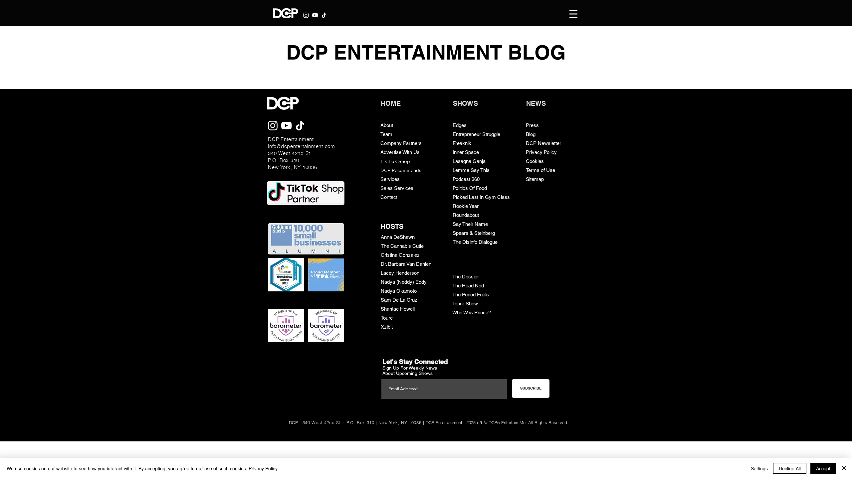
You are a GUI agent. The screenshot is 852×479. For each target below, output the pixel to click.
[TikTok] (323, 15)
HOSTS (392, 227)
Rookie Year (466, 206)
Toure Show (465, 303)
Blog (530, 134)
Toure (387, 318)
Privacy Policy (541, 152)
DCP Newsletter (543, 143)
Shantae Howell (398, 309)
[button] (573, 14)
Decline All (790, 468)
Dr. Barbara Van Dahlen (406, 264)
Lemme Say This (471, 170)
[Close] (844, 468)
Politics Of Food (470, 188)
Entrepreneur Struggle (476, 134)
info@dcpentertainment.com (301, 146)
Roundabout (466, 215)
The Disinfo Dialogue (475, 242)
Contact (388, 197)
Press (532, 125)
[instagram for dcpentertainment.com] (272, 125)
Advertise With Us (400, 152)
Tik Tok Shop (395, 161)
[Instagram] (306, 15)
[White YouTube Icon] (315, 15)
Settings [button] (759, 468)
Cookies (535, 161)
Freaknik (462, 143)
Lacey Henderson (400, 273)
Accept (823, 468)
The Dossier (465, 276)
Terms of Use (540, 170)
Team (386, 134)
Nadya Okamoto (399, 291)
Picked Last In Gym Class (481, 197)
